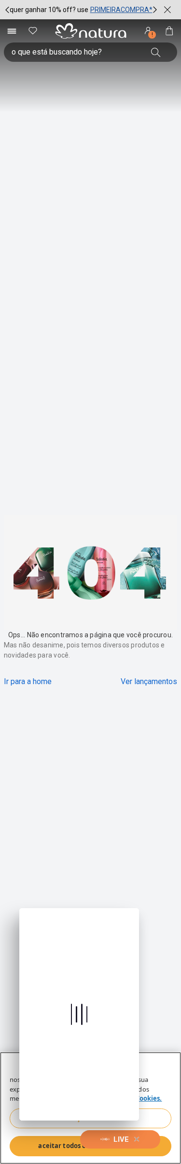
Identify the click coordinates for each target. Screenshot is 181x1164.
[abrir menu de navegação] (11, 31)
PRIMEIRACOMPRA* (121, 10)
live (121, 1139)
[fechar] (167, 9)
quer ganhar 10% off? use (49, 10)
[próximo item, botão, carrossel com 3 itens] (155, 9)
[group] (81, 9)
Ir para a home (28, 681)
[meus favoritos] (32, 31)
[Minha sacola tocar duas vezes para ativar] (169, 31)
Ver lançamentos (149, 681)
